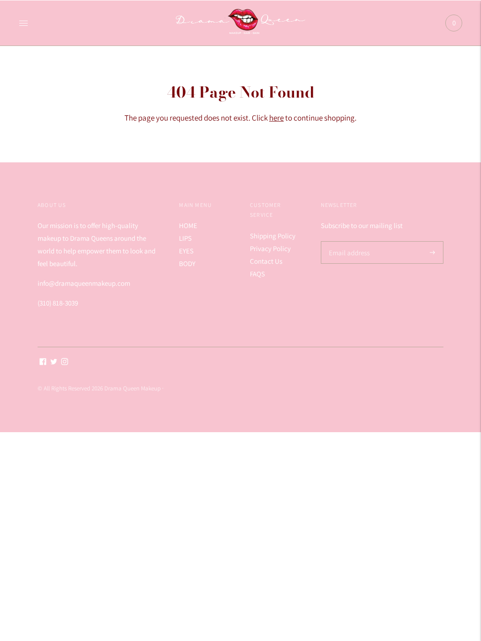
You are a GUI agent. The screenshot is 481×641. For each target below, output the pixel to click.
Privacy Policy (270, 248)
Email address (347, 241)
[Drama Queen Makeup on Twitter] (53, 362)
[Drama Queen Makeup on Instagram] (64, 362)
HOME (188, 225)
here (276, 118)
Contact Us (266, 261)
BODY (187, 263)
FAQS (257, 273)
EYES (186, 250)
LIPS (185, 238)
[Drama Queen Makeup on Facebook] (43, 362)
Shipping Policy (272, 235)
